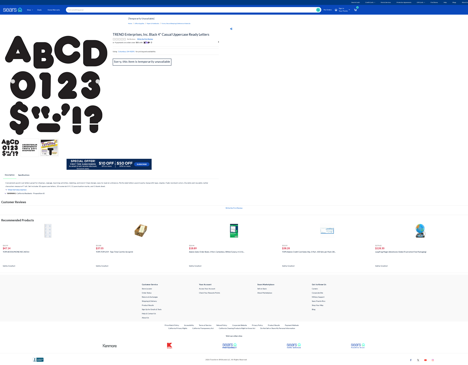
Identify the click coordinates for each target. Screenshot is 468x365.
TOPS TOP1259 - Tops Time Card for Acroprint (114, 252)
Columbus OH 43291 (126, 51)
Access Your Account (207, 289)
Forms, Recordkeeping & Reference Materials (176, 23)
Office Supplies (139, 23)
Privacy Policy (257, 325)
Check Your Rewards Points (209, 293)
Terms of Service (205, 325)
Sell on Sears (262, 289)
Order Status (146, 293)
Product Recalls (148, 305)
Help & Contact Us (149, 313)
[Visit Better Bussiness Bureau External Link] (38, 359)
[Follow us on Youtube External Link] (425, 360)
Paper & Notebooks (153, 23)
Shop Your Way (317, 305)
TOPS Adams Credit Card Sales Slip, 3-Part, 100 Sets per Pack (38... (309, 252)
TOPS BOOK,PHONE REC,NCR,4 (16, 252)
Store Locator (147, 289)
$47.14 (6, 248)
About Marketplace (264, 293)
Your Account (205, 284)
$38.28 (286, 248)
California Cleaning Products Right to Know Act (237, 328)
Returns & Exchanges (150, 297)
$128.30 (379, 248)
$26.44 (191, 245)
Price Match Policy (172, 325)
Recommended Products (17, 220)
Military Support (318, 297)
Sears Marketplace (265, 284)
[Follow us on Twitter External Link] (418, 360)
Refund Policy (221, 325)
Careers (315, 289)
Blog (313, 309)
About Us (145, 318)
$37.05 (100, 248)
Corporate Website (239, 325)
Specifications (23, 175)
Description (10, 175)
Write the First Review (145, 39)
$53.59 (284, 245)
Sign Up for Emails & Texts (151, 309)
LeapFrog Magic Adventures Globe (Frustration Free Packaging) (400, 252)
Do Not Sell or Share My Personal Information (277, 328)
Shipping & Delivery (149, 301)
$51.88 (98, 245)
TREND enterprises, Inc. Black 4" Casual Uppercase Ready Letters (161, 34)
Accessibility (189, 325)
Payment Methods (292, 325)
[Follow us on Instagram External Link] (432, 360)
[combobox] (193, 10)
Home (130, 23)
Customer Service (150, 284)
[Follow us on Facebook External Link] (410, 360)
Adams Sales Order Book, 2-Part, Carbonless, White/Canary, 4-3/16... (216, 252)
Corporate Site (317, 293)
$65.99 (5, 245)
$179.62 (378, 245)
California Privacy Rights (177, 328)
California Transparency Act (203, 328)
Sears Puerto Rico (318, 301)
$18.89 (193, 248)
